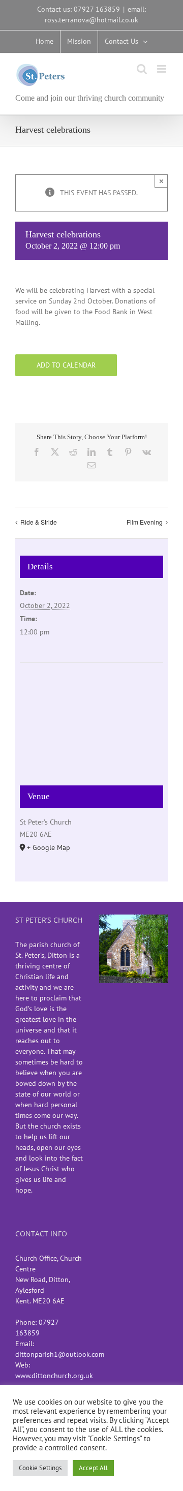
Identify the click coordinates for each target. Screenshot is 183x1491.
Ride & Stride (38, 522)
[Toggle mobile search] (142, 69)
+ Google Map (48, 847)
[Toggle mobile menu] (162, 69)
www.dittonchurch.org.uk (54, 1375)
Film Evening (145, 522)
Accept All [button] (93, 1468)
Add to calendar (66, 365)
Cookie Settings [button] (40, 1468)
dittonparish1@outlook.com (59, 1354)
